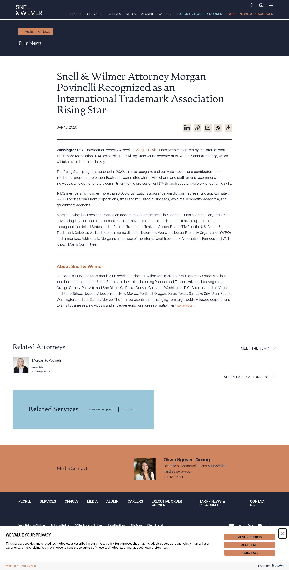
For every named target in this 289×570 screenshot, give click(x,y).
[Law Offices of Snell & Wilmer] (29, 10)
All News (44, 32)
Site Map (136, 525)
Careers (165, 14)
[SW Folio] (261, 5)
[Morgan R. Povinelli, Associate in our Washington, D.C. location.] (44, 365)
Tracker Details (28, 565)
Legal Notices (116, 525)
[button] (282, 533)
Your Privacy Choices (32, 525)
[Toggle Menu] (271, 5)
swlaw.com (185, 306)
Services (95, 14)
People (76, 14)
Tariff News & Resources (250, 14)
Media (131, 14)
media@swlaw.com (178, 472)
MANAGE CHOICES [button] (249, 537)
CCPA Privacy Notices (88, 525)
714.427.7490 (173, 477)
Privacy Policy (60, 525)
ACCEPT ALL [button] (249, 545)
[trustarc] (277, 566)
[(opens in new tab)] (187, 128)
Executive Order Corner (199, 14)
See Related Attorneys (246, 377)
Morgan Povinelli (147, 150)
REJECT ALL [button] (250, 553)
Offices (114, 14)
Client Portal (155, 525)
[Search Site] (251, 5)
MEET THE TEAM (255, 348)
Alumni (147, 14)
